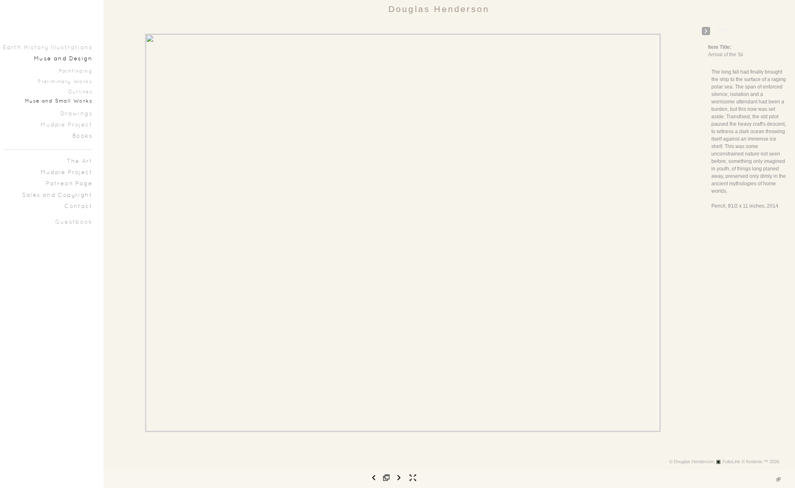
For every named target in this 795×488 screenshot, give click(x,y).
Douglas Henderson (438, 9)
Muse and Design (63, 59)
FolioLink (731, 461)
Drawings (76, 114)
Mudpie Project (66, 125)
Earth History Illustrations (47, 47)
